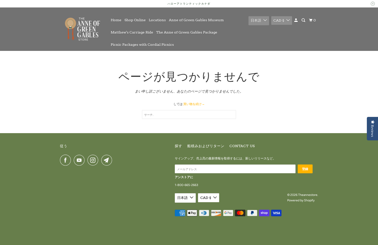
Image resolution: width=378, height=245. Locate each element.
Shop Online (135, 20)
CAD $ (278, 20)
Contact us (242, 146)
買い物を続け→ (194, 104)
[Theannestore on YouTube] (80, 160)
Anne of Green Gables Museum (196, 20)
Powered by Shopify (301, 200)
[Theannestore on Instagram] (94, 160)
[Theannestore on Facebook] (66, 160)
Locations (157, 20)
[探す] (304, 20)
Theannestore (307, 195)
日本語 (256, 20)
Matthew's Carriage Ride (132, 32)
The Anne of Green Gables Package (186, 32)
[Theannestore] (82, 29)
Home (116, 20)
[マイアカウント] (296, 20)
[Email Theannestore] (107, 160)
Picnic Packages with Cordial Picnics (142, 45)
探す (178, 146)
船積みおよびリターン (205, 146)
